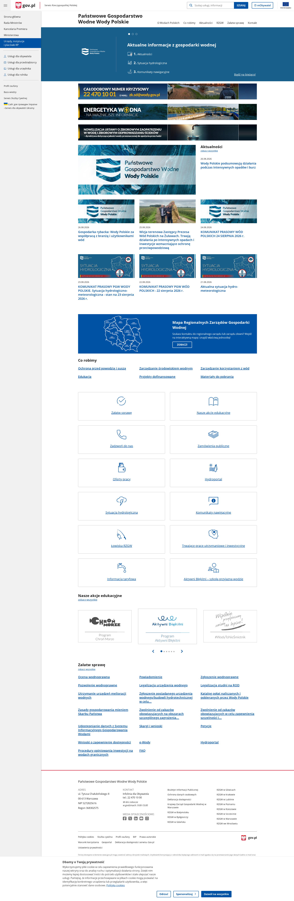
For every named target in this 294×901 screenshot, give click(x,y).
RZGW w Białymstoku (178, 812)
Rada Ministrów (13, 23)
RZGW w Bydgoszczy (178, 817)
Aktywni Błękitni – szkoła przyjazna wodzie (213, 579)
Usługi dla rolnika (17, 74)
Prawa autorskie (147, 836)
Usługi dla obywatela (19, 56)
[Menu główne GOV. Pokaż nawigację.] (5, 5)
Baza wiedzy (10, 92)
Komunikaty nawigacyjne (213, 512)
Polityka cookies (86, 836)
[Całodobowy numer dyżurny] (167, 91)
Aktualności (206, 23)
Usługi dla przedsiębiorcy (22, 62)
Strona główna (15, 16)
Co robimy (189, 23)
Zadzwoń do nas (121, 446)
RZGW (220, 23)
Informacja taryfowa (121, 579)
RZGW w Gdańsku (177, 822)
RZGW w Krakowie (226, 794)
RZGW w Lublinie (225, 799)
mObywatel (264, 6)
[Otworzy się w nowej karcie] (125, 819)
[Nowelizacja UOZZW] (167, 132)
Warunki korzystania (88, 842)
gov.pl (252, 841)
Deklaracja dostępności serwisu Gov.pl (134, 842)
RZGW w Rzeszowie (226, 809)
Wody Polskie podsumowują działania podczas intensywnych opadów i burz (228, 165)
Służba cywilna (105, 836)
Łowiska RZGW (121, 546)
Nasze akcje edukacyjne (213, 413)
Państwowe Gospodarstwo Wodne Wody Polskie (110, 19)
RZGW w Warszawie (227, 818)
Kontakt (252, 23)
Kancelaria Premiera (15, 29)
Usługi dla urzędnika (19, 68)
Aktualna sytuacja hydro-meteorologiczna (219, 289)
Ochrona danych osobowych (182, 794)
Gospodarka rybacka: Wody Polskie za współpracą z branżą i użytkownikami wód (106, 236)
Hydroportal (213, 479)
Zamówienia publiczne (213, 446)
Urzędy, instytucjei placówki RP (14, 43)
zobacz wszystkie (209, 150)
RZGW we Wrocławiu (227, 823)
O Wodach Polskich (168, 23)
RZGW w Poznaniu (226, 804)
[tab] (129, 34)
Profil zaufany (11, 85)
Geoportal (107, 842)
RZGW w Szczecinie (226, 813)
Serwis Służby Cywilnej (15, 98)
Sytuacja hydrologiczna (122, 512)
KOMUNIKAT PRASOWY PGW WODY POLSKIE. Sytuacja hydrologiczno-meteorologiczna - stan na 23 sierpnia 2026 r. (106, 293)
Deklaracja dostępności (179, 799)
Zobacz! (182, 344)
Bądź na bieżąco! (245, 74)
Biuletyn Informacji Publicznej (183, 789)
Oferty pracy (121, 479)
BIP (134, 836)
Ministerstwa (11, 35)
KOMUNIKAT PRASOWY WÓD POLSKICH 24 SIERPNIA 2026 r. (222, 234)
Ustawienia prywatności (90, 847)
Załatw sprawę (235, 23)
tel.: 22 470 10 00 (132, 797)
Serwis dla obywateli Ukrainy (20, 106)
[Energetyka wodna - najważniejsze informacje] (167, 112)
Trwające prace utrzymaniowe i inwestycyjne (213, 546)
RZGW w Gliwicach (226, 789)
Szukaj (241, 5)
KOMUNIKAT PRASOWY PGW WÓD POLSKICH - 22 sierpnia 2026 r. (164, 289)
